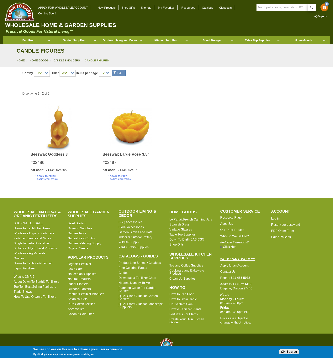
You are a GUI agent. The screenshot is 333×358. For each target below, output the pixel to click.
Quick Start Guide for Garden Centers (138, 297)
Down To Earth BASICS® (186, 239)
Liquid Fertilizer (24, 268)
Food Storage (212, 40)
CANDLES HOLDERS (67, 60)
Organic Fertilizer (79, 264)
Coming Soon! (47, 13)
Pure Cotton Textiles (81, 304)
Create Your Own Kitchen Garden (186, 321)
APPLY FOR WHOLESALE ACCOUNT (63, 7)
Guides (123, 272)
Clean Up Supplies (182, 278)
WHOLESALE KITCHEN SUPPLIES (190, 256)
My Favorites (166, 7)
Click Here (230, 246)
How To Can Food (181, 294)
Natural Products (79, 279)
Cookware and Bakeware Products (186, 272)
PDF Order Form (282, 230)
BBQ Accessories (130, 222)
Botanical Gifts (77, 299)
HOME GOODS (39, 60)
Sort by (27, 73)
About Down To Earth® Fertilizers (36, 281)
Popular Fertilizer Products (86, 294)
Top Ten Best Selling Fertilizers (35, 286)
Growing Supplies (80, 228)
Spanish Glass (179, 224)
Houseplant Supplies (82, 274)
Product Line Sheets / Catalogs (140, 262)
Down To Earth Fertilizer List (33, 263)
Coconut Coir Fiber (81, 314)
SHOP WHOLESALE (28, 223)
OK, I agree (289, 351)
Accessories (76, 309)
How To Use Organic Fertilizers (35, 296)
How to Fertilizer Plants (185, 309)
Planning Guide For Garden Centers (137, 289)
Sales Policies (281, 237)
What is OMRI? (24, 276)
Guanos (19, 258)
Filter (120, 73)
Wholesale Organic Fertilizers (34, 233)
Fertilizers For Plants (183, 314)
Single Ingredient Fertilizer (32, 243)
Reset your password (285, 224)
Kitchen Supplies (165, 40)
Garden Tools (77, 233)
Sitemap (146, 7)
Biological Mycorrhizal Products (35, 248)
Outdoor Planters (79, 289)
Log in (275, 218)
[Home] (18, 12)
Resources (188, 7)
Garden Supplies (74, 40)
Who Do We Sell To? (234, 236)
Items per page (87, 73)
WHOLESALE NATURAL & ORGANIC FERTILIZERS (37, 214)
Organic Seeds (78, 248)
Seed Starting (77, 223)
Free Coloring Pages (133, 267)
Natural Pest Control (81, 238)
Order (54, 73)
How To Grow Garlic (183, 299)
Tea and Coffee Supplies (186, 265)
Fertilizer (28, 40)
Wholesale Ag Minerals (29, 253)
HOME (21, 60)
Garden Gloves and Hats (135, 232)
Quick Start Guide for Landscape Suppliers (141, 305)
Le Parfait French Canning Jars (190, 219)
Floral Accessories (131, 227)
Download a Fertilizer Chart (137, 277)
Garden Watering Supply (84, 243)
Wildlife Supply (129, 242)
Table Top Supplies (257, 40)
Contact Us (227, 271)
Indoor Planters (78, 284)
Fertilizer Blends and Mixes (32, 238)
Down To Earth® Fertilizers (32, 228)
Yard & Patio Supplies (134, 247)
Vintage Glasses (180, 229)
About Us (226, 223)
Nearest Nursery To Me (134, 282)
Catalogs (207, 7)
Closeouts (225, 7)
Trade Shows (23, 291)
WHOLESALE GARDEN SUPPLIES (88, 214)
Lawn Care (75, 269)
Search (312, 7)
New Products (107, 7)
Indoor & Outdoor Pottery (135, 237)
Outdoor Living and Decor (120, 40)
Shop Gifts (128, 7)
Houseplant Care (181, 304)
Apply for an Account (234, 265)
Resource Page (231, 217)
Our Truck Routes (232, 229)
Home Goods (303, 40)
